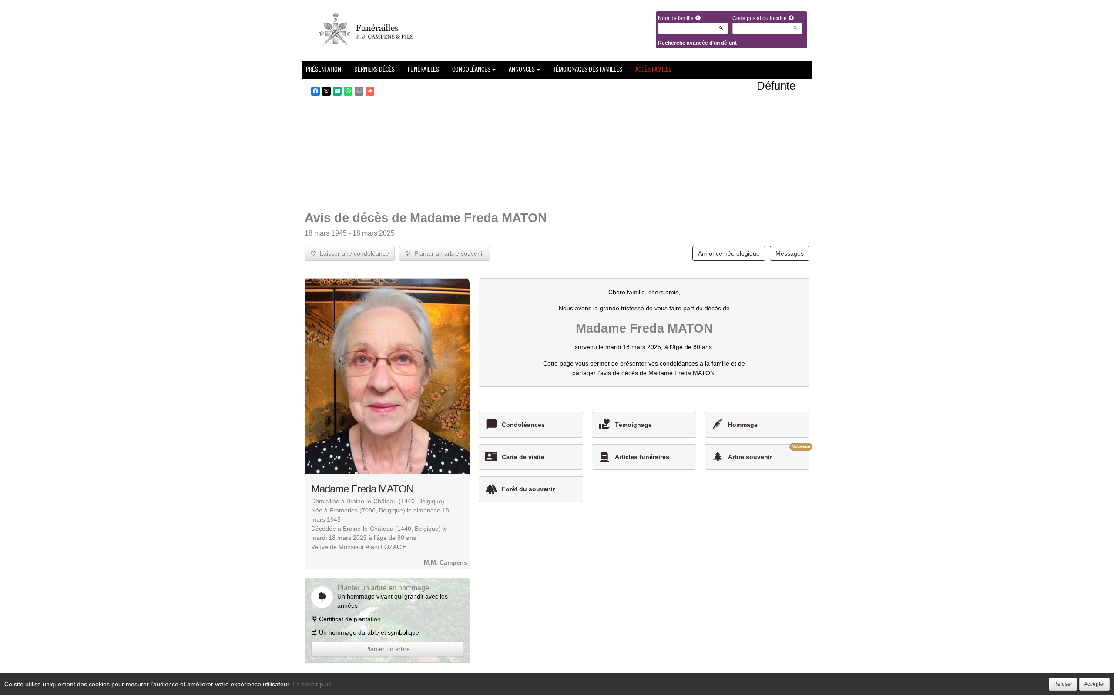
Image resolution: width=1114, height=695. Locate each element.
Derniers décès (374, 70)
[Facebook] (315, 91)
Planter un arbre (387, 648)
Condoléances (471, 70)
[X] (326, 91)
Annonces (522, 70)
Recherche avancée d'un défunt (697, 43)
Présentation (323, 70)
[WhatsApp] (348, 91)
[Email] (337, 91)
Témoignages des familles (587, 70)
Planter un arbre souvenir (447, 253)
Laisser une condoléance (352, 253)
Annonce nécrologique (729, 253)
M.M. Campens (445, 562)
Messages (789, 253)
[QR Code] (359, 91)
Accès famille (653, 70)
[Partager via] (370, 91)
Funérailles (423, 70)
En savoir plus (311, 684)
